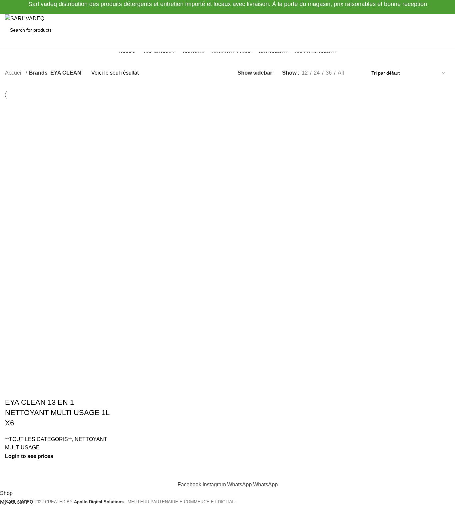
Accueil (14, 73)
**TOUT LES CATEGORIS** (38, 439)
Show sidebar (254, 73)
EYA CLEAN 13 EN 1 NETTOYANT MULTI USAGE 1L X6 (57, 412)
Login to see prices (29, 456)
